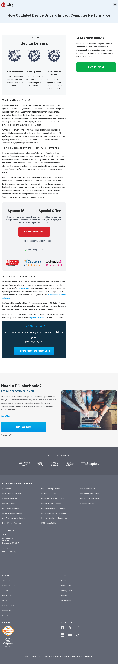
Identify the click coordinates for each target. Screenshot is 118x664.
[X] (70, 627)
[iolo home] (7, 4)
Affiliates (5, 590)
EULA (4, 600)
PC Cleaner (6, 488)
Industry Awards (67, 590)
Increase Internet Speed (12, 513)
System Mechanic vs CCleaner (53, 513)
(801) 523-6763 (23, 427)
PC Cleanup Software (50, 523)
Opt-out (5, 615)
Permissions (66, 600)
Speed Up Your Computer (51, 503)
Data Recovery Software (12, 493)
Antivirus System (9, 503)
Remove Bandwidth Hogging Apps (55, 518)
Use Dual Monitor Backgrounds (53, 508)
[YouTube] (70, 635)
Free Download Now (34, 231)
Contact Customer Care (89, 498)
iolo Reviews (66, 585)
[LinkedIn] (62, 635)
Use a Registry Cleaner (50, 488)
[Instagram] (77, 627)
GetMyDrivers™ (24, 288)
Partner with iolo (8, 585)
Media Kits (65, 595)
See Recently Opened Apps (13, 518)
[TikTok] (77, 635)
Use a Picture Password (12, 523)
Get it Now (96, 67)
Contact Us (6, 595)
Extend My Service (87, 488)
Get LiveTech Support (11, 508)
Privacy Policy (8, 605)
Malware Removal (9, 498)
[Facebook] (62, 627)
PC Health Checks (48, 493)
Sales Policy (7, 610)
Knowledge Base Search (90, 493)
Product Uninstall (87, 503)
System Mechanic (37, 318)
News (63, 581)
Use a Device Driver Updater (52, 498)
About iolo (6, 581)
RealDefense (89, 656)
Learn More (5, 416)
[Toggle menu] (115, 4)
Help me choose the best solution (34, 351)
